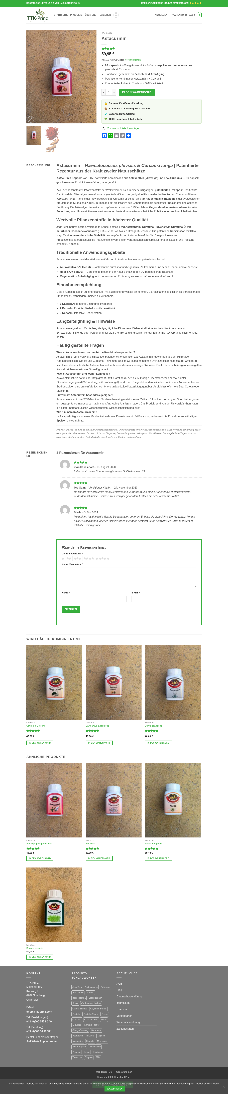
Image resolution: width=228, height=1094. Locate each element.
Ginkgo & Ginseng (36, 725)
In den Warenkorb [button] (40, 743)
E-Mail (136, 592)
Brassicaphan (95, 998)
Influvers (90, 843)
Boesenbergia (79, 998)
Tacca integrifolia (154, 843)
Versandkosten (133, 59)
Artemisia (105, 987)
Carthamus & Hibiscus (97, 725)
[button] (116, 15)
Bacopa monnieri (35, 948)
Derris (104, 1019)
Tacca (86, 1052)
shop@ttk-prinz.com (39, 1011)
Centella (76, 1014)
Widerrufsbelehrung (128, 1022)
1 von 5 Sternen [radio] (62, 558)
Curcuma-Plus (91, 1019)
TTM (98, 1057)
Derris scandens (153, 725)
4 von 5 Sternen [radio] (88, 558)
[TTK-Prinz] (37, 15)
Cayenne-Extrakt (98, 1008)
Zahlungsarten (125, 1028)
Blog (119, 990)
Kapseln (106, 33)
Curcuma (76, 1019)
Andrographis (91, 987)
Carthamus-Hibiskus (91, 1003)
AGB (119, 983)
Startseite (61, 15)
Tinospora (77, 1057)
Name (66, 592)
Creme (104, 1014)
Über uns (90, 15)
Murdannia (102, 1041)
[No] (223, 1087)
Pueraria (76, 1052)
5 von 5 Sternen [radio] (102, 558)
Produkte (76, 15)
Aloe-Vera (77, 987)
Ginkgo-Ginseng (80, 1030)
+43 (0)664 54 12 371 (39, 1031)
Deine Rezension (72, 564)
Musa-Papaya (79, 1046)
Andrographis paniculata (39, 843)
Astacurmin (77, 992)
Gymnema (96, 1030)
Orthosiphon (95, 1046)
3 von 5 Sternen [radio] (76, 558)
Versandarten (124, 1015)
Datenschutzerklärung (130, 996)
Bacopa (90, 992)
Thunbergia (98, 1052)
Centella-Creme (90, 1014)
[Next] (91, 76)
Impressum (123, 1002)
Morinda (90, 1041)
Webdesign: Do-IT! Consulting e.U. (114, 1071)
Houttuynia (77, 1035)
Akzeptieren (114, 1088)
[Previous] (32, 76)
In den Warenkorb (136, 92)
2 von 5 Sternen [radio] (68, 558)
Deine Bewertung (72, 553)
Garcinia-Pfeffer (91, 1025)
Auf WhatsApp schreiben (42, 1041)
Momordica (77, 1041)
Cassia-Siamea (79, 1008)
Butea (75, 1003)
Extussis (76, 1025)
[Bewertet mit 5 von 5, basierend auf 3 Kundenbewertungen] (151, 48)
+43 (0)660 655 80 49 (39, 1021)
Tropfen (88, 1057)
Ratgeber (105, 15)
